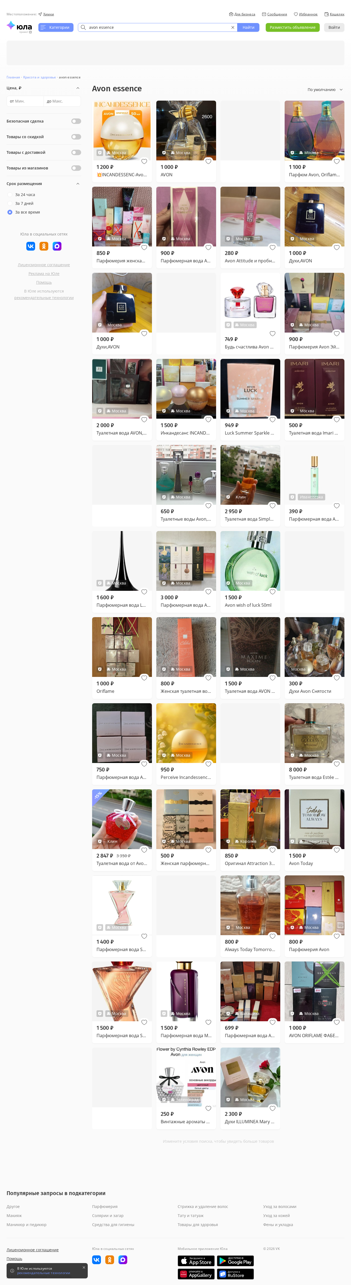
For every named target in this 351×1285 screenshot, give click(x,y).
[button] (144, 161)
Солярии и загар (108, 1215)
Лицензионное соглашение (44, 264)
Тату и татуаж (190, 1215)
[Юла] (19, 25)
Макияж (14, 1215)
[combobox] (157, 27)
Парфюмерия (105, 1206)
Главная (13, 77)
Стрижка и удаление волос (203, 1206)
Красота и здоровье (39, 77)
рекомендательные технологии (44, 297)
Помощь (44, 282)
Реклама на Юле (44, 273)
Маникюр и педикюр (27, 1224)
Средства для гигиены (113, 1224)
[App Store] (196, 1260)
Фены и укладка (278, 1224)
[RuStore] (235, 1274)
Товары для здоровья (198, 1224)
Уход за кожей (276, 1215)
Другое (13, 1206)
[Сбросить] (232, 27)
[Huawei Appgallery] (196, 1274)
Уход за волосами (279, 1206)
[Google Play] (235, 1260)
